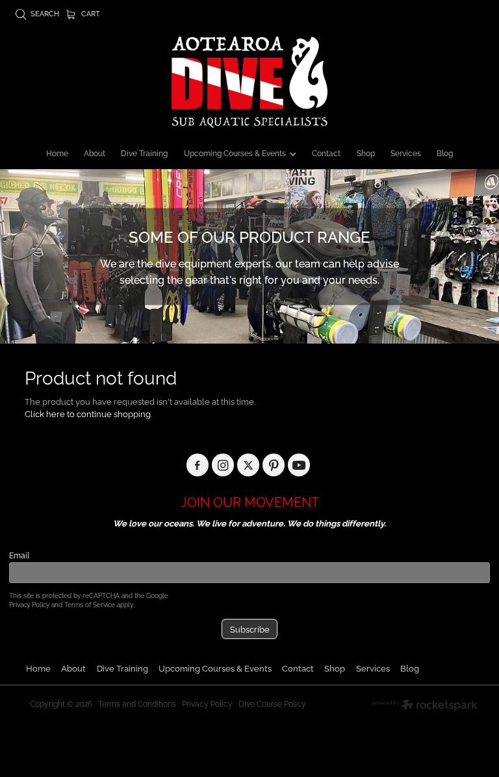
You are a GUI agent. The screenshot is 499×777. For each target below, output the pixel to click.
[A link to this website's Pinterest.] (273, 465)
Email (19, 555)
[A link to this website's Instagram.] (223, 465)
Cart (89, 13)
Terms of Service (89, 604)
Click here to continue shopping (88, 413)
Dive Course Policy (272, 703)
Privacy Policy (29, 604)
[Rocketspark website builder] (425, 706)
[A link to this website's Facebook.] (197, 465)
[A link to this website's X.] (248, 465)
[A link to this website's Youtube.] (299, 465)
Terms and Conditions (137, 703)
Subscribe (250, 628)
